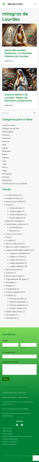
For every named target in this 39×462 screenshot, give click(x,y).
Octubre (5, 177)
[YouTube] (22, 425)
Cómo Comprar (7, 428)
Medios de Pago (7, 431)
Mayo (4, 170)
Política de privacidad (9, 444)
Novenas (6, 135)
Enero (4, 154)
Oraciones (6, 138)
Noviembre (6, 174)
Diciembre (6, 151)
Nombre (4, 348)
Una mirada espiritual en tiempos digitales (15, 409)
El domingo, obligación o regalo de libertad (15, 397)
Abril (4, 145)
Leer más (9, 61)
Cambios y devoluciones (9, 439)
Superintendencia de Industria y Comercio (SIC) (17, 436)
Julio (4, 161)
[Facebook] (17, 425)
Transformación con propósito (14, 183)
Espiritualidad (7, 132)
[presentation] (19, 35)
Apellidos (23, 348)
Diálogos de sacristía (10, 128)
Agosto (5, 148)
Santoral (5, 141)
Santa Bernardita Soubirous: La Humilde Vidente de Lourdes (18, 53)
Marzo (5, 167)
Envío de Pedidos (7, 434)
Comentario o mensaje (10, 362)
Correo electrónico (9, 352)
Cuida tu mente (8, 125)
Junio (4, 164)
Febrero (5, 157)
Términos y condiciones (9, 442)
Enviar (6, 379)
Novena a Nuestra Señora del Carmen (14, 393)
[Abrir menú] (35, 4)
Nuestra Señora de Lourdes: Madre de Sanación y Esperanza (18, 97)
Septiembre (7, 180)
